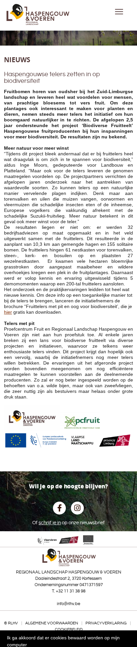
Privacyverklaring (106, 623)
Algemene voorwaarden (51, 623)
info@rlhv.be (68, 603)
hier (8, 312)
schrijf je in (50, 522)
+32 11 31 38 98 (70, 591)
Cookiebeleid (68, 629)
